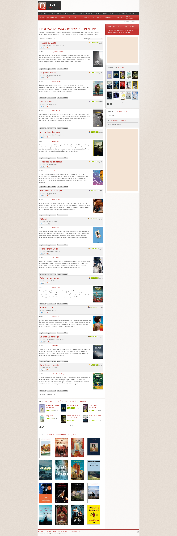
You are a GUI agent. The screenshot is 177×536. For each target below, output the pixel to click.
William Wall (55, 141)
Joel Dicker (55, 345)
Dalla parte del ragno (49, 278)
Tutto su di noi (46, 307)
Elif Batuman (56, 228)
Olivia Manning (56, 81)
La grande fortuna (48, 73)
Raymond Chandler (57, 52)
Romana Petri (56, 316)
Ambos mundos (47, 101)
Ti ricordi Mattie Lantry (50, 132)
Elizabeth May (56, 199)
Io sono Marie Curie (49, 249)
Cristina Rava (56, 287)
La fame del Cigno (72, 405)
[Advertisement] (122, 50)
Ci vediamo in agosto (49, 365)
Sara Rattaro (55, 258)
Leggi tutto (43, 69)
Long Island (49, 416)
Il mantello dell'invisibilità (51, 162)
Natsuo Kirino (56, 110)
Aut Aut (43, 219)
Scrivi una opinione (62, 69)
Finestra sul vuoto (48, 43)
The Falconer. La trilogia (51, 191)
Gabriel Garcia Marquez (59, 374)
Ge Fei (53, 170)
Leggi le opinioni (51, 69)
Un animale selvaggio (49, 337)
